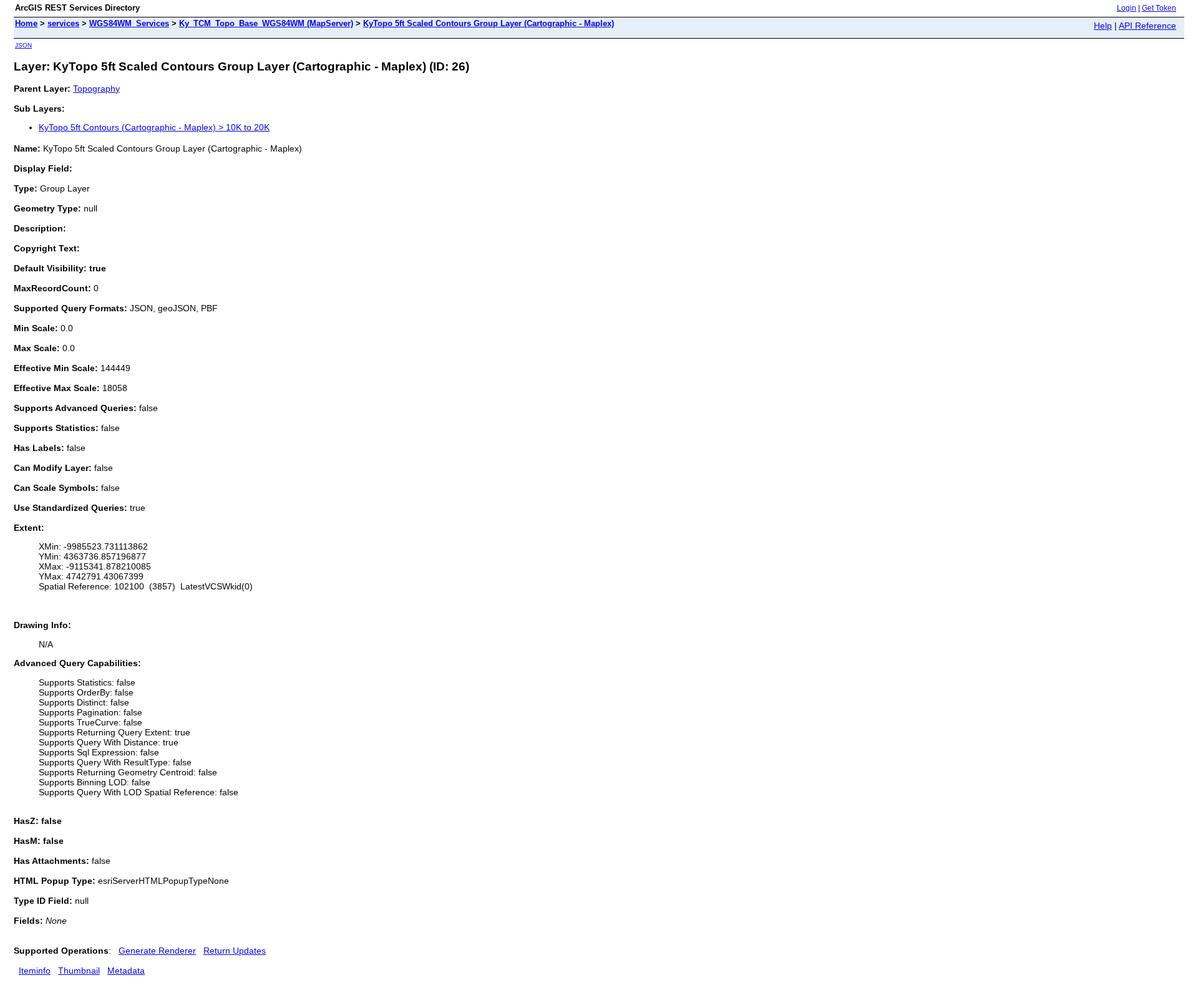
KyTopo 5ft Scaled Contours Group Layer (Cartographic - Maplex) (488, 23)
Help (1103, 26)
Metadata (126, 971)
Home (26, 23)
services (63, 23)
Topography (96, 89)
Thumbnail (79, 971)
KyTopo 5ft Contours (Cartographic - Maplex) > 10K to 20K (154, 127)
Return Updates (234, 951)
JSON (23, 45)
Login (1126, 8)
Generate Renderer (157, 951)
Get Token (1159, 8)
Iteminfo (35, 971)
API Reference (1147, 26)
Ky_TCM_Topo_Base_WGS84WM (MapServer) (266, 23)
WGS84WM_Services (129, 23)
